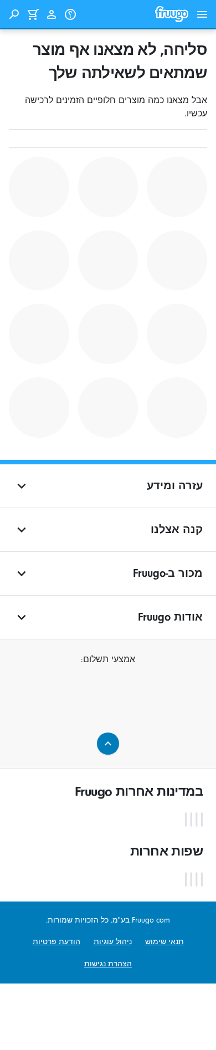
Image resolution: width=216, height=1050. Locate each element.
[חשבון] (51, 14)
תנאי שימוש (164, 941)
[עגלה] (32, 14)
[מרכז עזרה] (70, 14)
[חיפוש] (13, 14)
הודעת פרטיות (56, 941)
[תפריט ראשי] (202, 14)
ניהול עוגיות (113, 941)
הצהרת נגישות (108, 964)
